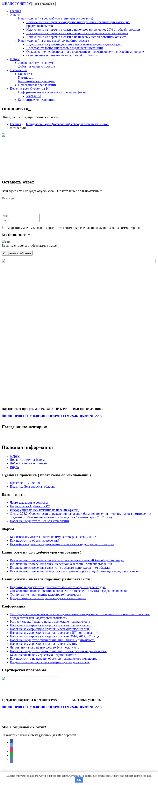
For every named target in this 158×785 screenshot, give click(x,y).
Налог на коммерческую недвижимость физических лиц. (50, 629)
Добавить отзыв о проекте (36, 66)
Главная (15, 11)
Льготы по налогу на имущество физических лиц (44, 647)
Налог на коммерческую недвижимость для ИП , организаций (53, 632)
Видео (14, 467)
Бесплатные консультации (36, 81)
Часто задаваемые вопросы (29, 502)
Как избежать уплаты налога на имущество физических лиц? (53, 537)
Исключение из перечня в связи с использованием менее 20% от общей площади (83, 29)
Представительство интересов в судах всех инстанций (64, 48)
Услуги (15, 14)
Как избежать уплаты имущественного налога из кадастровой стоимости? (62, 544)
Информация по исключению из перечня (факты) (52, 92)
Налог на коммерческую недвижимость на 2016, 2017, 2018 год (54, 636)
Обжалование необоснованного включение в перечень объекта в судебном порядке (85, 51)
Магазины (33, 96)
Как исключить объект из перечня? (34, 540)
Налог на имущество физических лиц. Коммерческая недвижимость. (58, 651)
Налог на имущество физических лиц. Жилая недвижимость (52, 640)
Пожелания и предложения (37, 85)
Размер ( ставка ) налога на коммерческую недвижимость (50, 621)
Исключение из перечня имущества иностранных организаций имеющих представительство (75, 571)
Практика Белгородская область (32, 486)
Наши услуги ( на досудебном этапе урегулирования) (55, 18)
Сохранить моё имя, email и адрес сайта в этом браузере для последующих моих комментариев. (74, 227)
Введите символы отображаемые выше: (29, 245)
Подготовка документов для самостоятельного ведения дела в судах (74, 44)
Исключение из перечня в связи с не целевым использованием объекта (76, 37)
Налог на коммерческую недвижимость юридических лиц (51, 625)
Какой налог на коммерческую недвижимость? (43, 655)
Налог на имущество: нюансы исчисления (39, 521)
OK (79, 780)
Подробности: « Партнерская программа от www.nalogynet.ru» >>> (51, 415)
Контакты (25, 74)
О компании (18, 70)
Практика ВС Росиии (25, 483)
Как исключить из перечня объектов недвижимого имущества (53, 658)
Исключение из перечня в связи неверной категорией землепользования (77, 33)
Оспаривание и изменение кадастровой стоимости (62, 55)
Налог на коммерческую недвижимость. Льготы (44, 643)
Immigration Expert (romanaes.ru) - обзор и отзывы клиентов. (67, 124)
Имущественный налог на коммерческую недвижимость (49, 662)
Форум (15, 59)
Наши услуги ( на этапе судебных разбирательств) (53, 40)
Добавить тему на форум (35, 62)
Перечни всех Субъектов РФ (30, 88)
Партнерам (26, 77)
